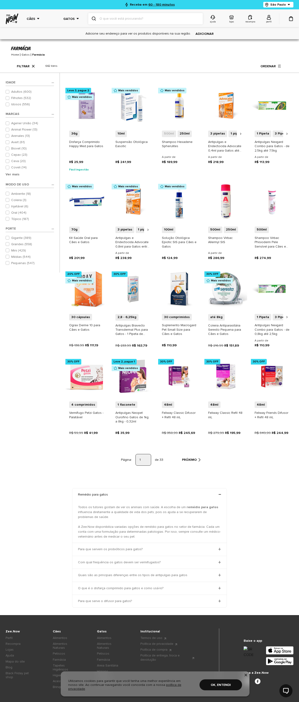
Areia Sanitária (107, 665)
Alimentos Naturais (60, 646)
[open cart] (291, 18)
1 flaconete (126, 405)
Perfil (9, 638)
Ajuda (10, 655)
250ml (185, 133)
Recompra (13, 644)
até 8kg (216, 317)
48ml (168, 405)
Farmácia (38, 55)
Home (15, 55)
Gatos (25, 55)
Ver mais (12, 174)
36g (74, 133)
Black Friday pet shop (17, 675)
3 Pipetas (282, 133)
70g (74, 229)
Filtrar (23, 66)
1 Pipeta (263, 133)
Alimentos (60, 638)
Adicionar (205, 33)
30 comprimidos (177, 317)
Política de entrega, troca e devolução (160, 657)
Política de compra (153, 650)
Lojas (10, 650)
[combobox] (149, 19)
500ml (169, 133)
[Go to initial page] (12, 18)
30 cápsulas (80, 317)
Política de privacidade (156, 644)
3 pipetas (217, 133)
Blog (9, 667)
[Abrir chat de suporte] (285, 690)
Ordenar (268, 66)
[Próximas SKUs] (240, 134)
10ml (121, 133)
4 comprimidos (83, 405)
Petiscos (59, 654)
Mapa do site (15, 661)
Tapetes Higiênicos (60, 667)
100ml (168, 229)
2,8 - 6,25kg (126, 317)
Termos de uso (151, 638)
